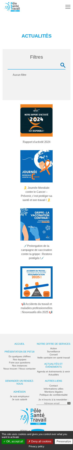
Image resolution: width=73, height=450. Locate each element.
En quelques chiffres (20, 356)
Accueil (19, 343)
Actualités (53, 374)
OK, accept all (14, 441)
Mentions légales (53, 391)
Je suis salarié (19, 399)
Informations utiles (53, 388)
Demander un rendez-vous (19, 382)
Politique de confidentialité (54, 394)
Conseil (54, 354)
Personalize (64, 441)
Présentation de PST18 (19, 351)
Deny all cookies (41, 441)
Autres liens (53, 381)
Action (53, 348)
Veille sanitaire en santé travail (53, 357)
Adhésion (19, 391)
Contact (53, 385)
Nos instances (19, 365)
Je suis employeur (19, 396)
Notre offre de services (53, 343)
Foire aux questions (19, 362)
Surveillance (53, 351)
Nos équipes (19, 359)
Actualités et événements (53, 365)
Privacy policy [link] (36, 446)
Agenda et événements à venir (53, 371)
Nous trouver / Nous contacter (19, 368)
